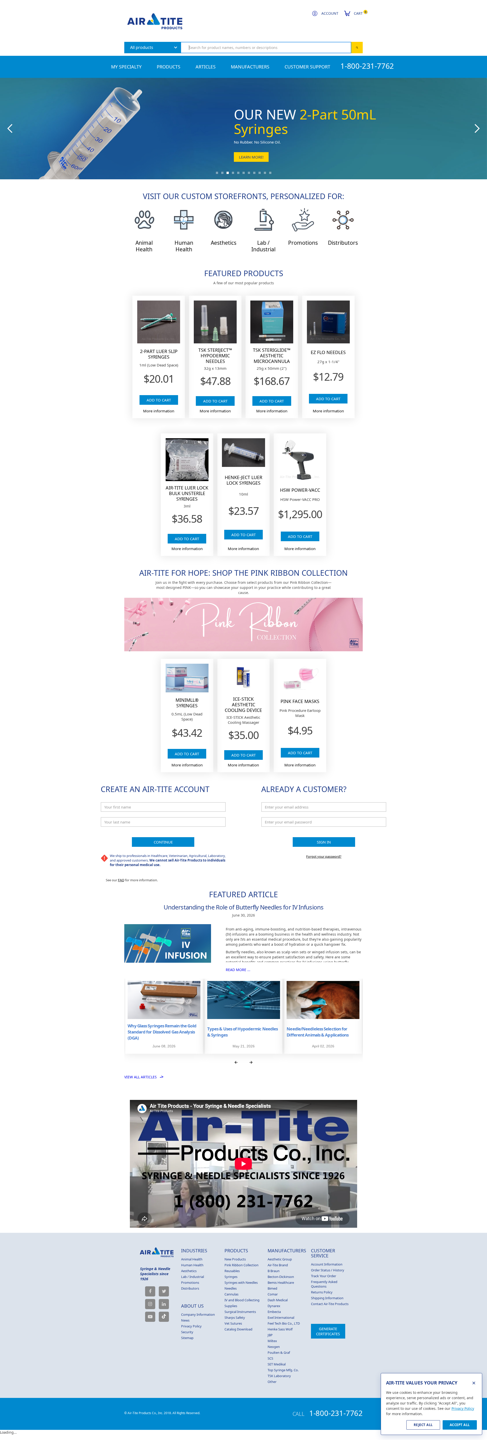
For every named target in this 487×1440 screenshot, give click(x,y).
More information (158, 410)
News (185, 1320)
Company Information (198, 1314)
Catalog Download (238, 1329)
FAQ (121, 880)
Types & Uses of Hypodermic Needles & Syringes (242, 1032)
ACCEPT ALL (460, 1425)
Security (187, 1332)
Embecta (274, 1311)
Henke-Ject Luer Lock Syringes (243, 480)
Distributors (190, 1288)
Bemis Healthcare (281, 1282)
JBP (270, 1335)
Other (272, 1381)
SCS (270, 1358)
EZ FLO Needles (328, 352)
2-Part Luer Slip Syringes (159, 354)
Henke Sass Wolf (280, 1329)
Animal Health (191, 1259)
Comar (273, 1294)
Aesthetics (189, 1271)
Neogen (274, 1346)
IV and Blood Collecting (241, 1300)
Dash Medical (278, 1300)
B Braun (274, 1271)
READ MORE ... (238, 969)
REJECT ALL (423, 1425)
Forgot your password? (323, 856)
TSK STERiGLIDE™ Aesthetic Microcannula (271, 355)
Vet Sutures (233, 1323)
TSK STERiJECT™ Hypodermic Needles (215, 355)
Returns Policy (322, 1292)
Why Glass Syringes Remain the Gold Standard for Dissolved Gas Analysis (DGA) (162, 1032)
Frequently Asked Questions (324, 1284)
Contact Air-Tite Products (330, 1304)
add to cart (159, 399)
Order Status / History (327, 1270)
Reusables (232, 1271)
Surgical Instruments (240, 1311)
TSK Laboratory (279, 1376)
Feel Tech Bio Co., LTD (284, 1323)
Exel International (281, 1317)
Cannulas (231, 1294)
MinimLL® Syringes (187, 702)
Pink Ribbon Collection (241, 1265)
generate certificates (328, 1331)
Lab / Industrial (192, 1276)
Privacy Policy (191, 1326)
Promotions (190, 1282)
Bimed (272, 1288)
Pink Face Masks (300, 701)
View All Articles (144, 1077)
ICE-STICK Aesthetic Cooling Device (243, 704)
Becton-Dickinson (281, 1276)
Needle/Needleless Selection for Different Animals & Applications (318, 1032)
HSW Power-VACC (300, 490)
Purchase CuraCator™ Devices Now (274, 157)
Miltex (272, 1341)
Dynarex (274, 1306)
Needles (230, 1288)
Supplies (230, 1306)
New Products (235, 1259)
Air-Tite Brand (278, 1265)
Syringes (230, 1276)
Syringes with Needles (241, 1282)
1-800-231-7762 (367, 65)
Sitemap (187, 1338)
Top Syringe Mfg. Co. (283, 1370)
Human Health (192, 1265)
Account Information (326, 1264)
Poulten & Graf (279, 1352)
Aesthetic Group (280, 1259)
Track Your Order (323, 1276)
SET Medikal (277, 1364)
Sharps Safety (234, 1317)
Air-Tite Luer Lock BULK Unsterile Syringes (187, 493)
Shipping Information (327, 1298)
